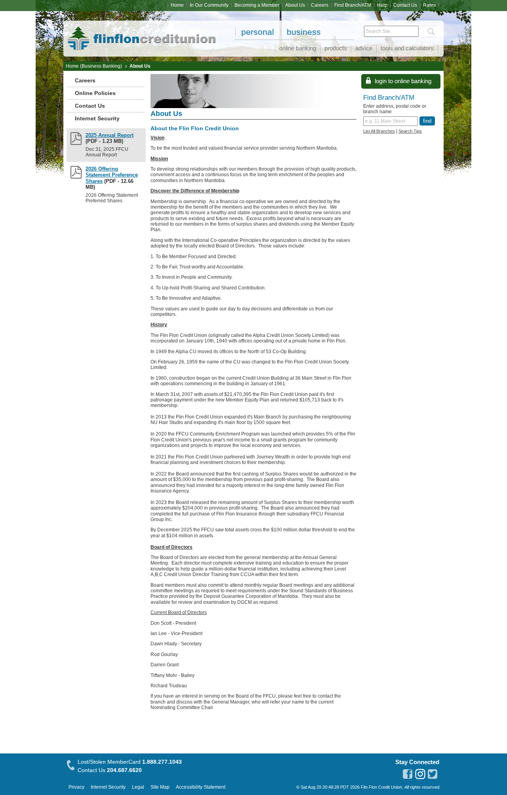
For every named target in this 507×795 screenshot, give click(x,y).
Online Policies (95, 93)
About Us (295, 5)
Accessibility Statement (200, 787)
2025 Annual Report (109, 135)
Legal (138, 787)
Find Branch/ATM (352, 5)
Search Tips (410, 131)
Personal (257, 31)
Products (335, 48)
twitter (433, 774)
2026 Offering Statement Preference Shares (112, 175)
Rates (429, 5)
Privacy (76, 787)
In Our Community (209, 5)
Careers (319, 5)
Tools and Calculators (407, 48)
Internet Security (97, 118)
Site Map (160, 787)
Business (304, 31)
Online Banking (297, 48)
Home (177, 5)
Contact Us (405, 5)
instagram (420, 774)
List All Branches (379, 131)
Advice (363, 48)
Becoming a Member (256, 5)
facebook (407, 774)
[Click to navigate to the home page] (122, 28)
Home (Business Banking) (94, 66)
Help (382, 5)
